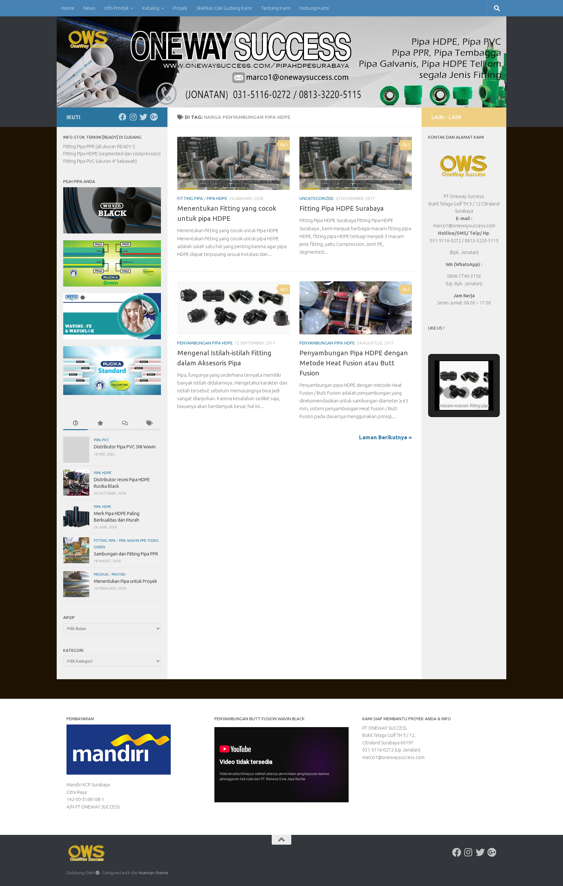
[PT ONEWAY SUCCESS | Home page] (88, 39)
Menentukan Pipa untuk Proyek (125, 581)
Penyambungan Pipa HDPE (205, 343)
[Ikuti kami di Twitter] (143, 117)
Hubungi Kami (314, 8)
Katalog (150, 8)
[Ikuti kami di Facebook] (122, 117)
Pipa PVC (101, 440)
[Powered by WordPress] (97, 873)
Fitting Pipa (190, 198)
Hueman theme (153, 872)
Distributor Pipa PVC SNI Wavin (125, 446)
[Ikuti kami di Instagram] (133, 117)
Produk (101, 574)
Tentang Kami (275, 8)
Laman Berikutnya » (385, 437)
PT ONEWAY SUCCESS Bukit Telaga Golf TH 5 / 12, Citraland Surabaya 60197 (388, 735)
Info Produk (117, 8)
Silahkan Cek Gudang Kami (224, 8)
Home (67, 8)
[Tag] (149, 423)
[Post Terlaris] (100, 423)
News (89, 8)
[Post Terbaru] (75, 423)
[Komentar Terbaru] (124, 423)
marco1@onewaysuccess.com (393, 757)
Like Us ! (436, 328)
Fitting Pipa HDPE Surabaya (341, 208)
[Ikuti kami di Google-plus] (154, 117)
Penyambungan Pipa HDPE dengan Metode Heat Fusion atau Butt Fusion (353, 363)
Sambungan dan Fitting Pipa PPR (126, 553)
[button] (449, 393)
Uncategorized (316, 198)
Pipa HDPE (217, 198)
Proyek (180, 8)
